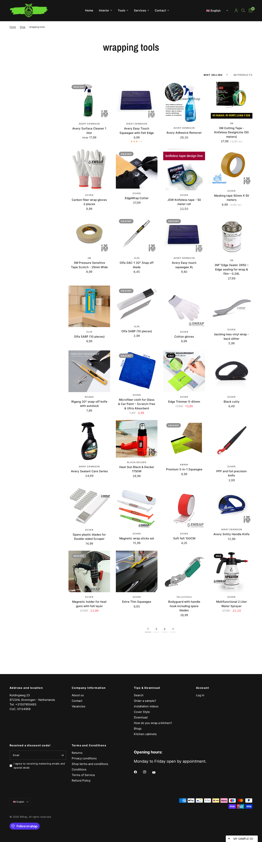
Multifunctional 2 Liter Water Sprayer (231, 604)
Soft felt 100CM (184, 538)
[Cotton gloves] (184, 306)
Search (138, 695)
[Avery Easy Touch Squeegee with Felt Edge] (136, 100)
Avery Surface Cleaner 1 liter (89, 131)
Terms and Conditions (89, 745)
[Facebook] (138, 772)
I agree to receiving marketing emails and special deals (39, 765)
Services (140, 10)
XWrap (184, 464)
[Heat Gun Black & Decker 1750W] (136, 439)
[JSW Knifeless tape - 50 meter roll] (184, 169)
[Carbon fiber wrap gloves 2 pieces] (89, 169)
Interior (104, 10)
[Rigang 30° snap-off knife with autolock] (89, 371)
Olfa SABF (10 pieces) (89, 336)
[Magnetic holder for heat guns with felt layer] (89, 571)
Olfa (137, 258)
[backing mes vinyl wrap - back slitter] (231, 305)
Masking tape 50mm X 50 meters (231, 198)
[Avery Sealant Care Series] (89, 441)
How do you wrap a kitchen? (153, 723)
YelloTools (184, 597)
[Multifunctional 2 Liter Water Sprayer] (231, 571)
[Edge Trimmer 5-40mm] (184, 371)
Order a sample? (145, 701)
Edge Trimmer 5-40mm (184, 401)
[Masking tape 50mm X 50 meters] (231, 167)
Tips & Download (147, 687)
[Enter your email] (62, 755)
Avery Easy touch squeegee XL (184, 265)
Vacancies (78, 706)
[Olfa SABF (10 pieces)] (89, 306)
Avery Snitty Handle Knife (231, 534)
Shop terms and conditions (90, 764)
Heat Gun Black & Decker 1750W (136, 469)
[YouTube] (156, 772)
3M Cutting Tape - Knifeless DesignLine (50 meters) (231, 132)
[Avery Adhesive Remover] (184, 102)
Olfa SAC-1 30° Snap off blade (137, 265)
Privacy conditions (84, 758)
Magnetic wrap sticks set (136, 538)
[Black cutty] (231, 371)
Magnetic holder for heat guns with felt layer (89, 604)
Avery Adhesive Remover (184, 132)
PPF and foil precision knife (231, 473)
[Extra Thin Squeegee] (136, 571)
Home (89, 10)
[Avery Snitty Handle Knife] (231, 506)
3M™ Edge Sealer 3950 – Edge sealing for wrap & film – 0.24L (231, 269)
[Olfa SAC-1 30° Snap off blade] (136, 234)
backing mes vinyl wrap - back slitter (231, 336)
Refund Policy (81, 780)
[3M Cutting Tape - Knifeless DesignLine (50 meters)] (231, 100)
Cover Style (142, 712)
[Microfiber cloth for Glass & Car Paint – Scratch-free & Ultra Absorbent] (136, 370)
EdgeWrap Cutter (137, 198)
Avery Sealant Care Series (89, 471)
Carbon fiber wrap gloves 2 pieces (89, 202)
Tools (121, 10)
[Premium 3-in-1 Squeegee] (184, 440)
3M (231, 123)
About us (78, 695)
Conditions (79, 769)
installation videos (146, 706)
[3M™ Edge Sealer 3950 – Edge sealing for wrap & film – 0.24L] (231, 236)
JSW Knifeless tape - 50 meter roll (184, 202)
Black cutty (232, 401)
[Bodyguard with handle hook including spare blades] (184, 571)
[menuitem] (89, 10)
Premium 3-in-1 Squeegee (184, 469)
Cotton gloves (184, 336)
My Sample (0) (243, 838)
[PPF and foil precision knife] (231, 441)
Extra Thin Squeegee (136, 601)
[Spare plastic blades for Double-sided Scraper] (89, 506)
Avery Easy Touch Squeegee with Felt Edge (136, 131)
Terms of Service (83, 775)
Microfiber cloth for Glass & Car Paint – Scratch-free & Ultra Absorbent (136, 404)
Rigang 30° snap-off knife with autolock (89, 404)
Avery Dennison (89, 123)
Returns (77, 753)
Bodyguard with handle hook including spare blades (184, 606)
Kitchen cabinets (145, 734)
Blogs (138, 728)
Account (202, 687)
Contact (160, 10)
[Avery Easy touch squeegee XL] (184, 234)
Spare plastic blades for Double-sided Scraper (89, 537)
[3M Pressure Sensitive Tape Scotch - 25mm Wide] (89, 234)
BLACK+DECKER (136, 462)
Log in (200, 695)
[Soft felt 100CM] (184, 508)
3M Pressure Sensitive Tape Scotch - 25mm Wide (89, 265)
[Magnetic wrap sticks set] (136, 508)
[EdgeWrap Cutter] (136, 168)
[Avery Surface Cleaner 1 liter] (89, 100)
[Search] (243, 10)
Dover (89, 195)
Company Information (89, 687)
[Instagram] (147, 772)
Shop (22, 26)
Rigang (89, 397)
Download (140, 717)
